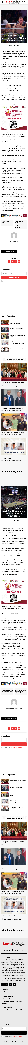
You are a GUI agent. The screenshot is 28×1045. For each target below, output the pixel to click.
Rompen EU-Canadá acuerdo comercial (12, 408)
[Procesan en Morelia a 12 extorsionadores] (5, 349)
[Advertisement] (14, 298)
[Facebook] (9, 261)
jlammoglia (14, 241)
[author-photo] (2, 386)
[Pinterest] (15, 261)
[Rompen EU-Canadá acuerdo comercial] (5, 329)
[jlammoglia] (14, 235)
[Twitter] (10, 984)
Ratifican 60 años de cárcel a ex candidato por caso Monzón (18, 342)
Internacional (4, 1016)
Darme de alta (13, 277)
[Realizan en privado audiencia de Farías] (5, 336)
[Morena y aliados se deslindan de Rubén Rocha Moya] (5, 322)
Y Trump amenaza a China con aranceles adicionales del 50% (7, 224)
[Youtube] (14, 984)
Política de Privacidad (17, 280)
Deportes (14, 32)
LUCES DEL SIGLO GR (8, 386)
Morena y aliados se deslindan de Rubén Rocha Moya (18, 322)
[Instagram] (6, 984)
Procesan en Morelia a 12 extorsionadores (16, 349)
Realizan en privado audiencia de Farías (18, 336)
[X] (12, 261)
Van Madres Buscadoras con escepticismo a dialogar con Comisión (19, 225)
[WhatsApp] (19, 261)
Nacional (3, 1012)
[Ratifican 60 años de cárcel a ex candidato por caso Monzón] (5, 342)
